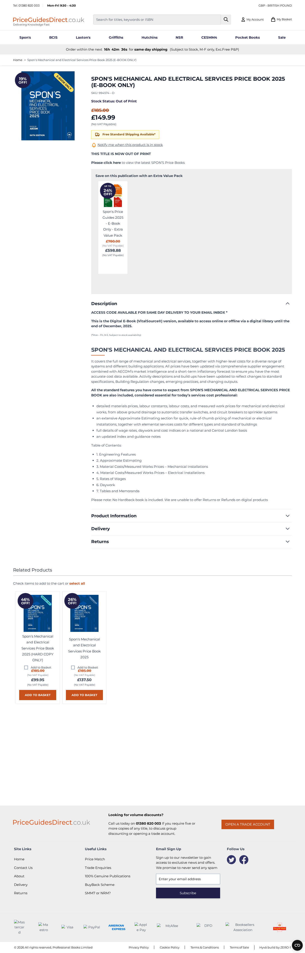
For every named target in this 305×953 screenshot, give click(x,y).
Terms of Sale (239, 947)
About (19, 876)
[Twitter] (231, 859)
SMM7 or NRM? (98, 893)
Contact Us (23, 868)
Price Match (95, 859)
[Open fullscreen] (48, 105)
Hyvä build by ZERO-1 (275, 947)
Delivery (21, 884)
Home (17, 60)
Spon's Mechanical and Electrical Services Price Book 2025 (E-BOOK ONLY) (81, 60)
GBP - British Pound (275, 5)
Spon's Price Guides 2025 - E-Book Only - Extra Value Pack (112, 223)
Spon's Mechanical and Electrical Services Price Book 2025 (84, 648)
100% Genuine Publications (107, 876)
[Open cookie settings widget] (297, 945)
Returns (20, 893)
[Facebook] (243, 859)
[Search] (226, 19)
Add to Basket (41, 667)
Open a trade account (247, 824)
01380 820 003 (29, 5)
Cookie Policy (169, 947)
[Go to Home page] (48, 19)
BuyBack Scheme (99, 884)
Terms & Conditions (205, 947)
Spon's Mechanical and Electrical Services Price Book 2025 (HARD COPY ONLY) (37, 648)
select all (77, 583)
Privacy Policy (139, 947)
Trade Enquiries (98, 868)
